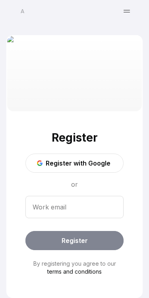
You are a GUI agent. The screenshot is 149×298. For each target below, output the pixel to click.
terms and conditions (74, 271)
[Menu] (126, 11)
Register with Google (78, 163)
